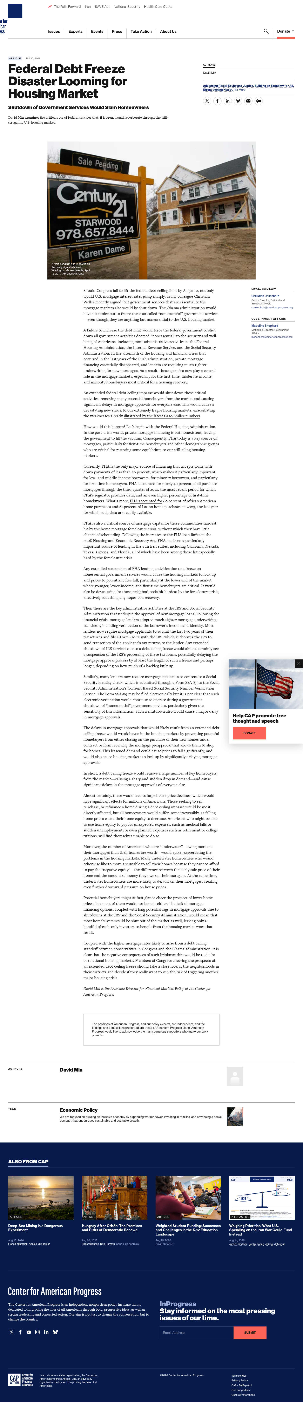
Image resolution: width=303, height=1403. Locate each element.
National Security (127, 7)
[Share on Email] (248, 101)
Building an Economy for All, (274, 86)
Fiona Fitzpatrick (18, 1243)
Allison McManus (275, 1244)
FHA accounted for (146, 501)
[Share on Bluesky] (238, 101)
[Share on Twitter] (207, 101)
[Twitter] (11, 1332)
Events (97, 31)
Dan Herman (107, 1243)
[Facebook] (20, 1332)
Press (117, 31)
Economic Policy (78, 1110)
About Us (168, 31)
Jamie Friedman (238, 1244)
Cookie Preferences (243, 1394)
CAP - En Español (241, 1385)
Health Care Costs (158, 7)
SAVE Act (102, 7)
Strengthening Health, (218, 90)
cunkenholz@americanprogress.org (272, 307)
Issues (54, 31)
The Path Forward (67, 7)
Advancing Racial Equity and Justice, (229, 86)
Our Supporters (240, 1390)
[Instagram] (37, 1332)
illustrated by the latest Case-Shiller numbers (162, 416)
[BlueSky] (55, 1332)
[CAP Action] (21, 1380)
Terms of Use (239, 1375)
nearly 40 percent (176, 483)
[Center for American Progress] (15, 19)
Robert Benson (90, 1243)
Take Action (141, 31)
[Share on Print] (259, 101)
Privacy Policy (239, 1380)
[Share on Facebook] (217, 101)
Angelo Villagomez (39, 1243)
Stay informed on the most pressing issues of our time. (217, 1311)
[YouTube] (29, 1332)
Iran (88, 7)
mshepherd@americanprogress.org (271, 336)
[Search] (266, 33)
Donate (284, 31)
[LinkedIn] (46, 1332)
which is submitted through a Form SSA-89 (160, 682)
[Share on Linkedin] (228, 101)
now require (107, 631)
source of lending (115, 546)
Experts (75, 31)
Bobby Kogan (256, 1244)
